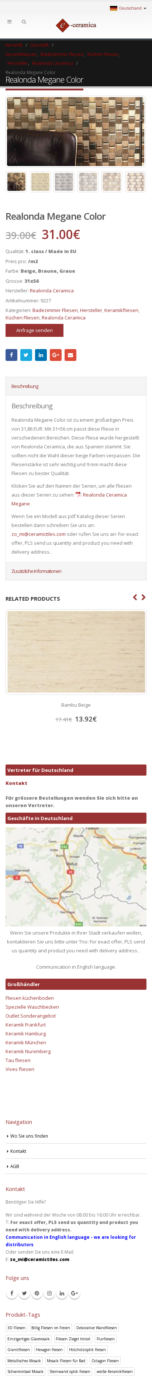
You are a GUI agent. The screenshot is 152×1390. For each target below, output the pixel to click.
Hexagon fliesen (49, 1349)
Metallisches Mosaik (24, 1360)
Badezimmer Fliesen (55, 310)
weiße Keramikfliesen (115, 1371)
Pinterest (36, 1293)
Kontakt (16, 783)
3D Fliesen (16, 1327)
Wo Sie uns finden (29, 1136)
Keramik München (26, 1042)
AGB (14, 1166)
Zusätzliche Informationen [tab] (36, 571)
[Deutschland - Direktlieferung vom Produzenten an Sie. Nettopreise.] (76, 26)
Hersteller (91, 310)
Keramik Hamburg (26, 1033)
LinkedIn (41, 355)
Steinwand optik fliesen (69, 1371)
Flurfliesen (106, 1338)
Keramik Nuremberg (28, 1051)
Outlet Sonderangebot (31, 1015)
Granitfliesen (18, 1349)
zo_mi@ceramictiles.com (38, 534)
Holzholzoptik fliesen (87, 1349)
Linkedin (62, 1293)
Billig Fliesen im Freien (50, 1327)
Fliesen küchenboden (30, 998)
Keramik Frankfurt (26, 1024)
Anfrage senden (34, 330)
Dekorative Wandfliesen (96, 1327)
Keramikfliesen (121, 310)
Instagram (49, 1293)
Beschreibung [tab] (24, 386)
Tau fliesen (18, 1060)
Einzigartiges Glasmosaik (28, 1338)
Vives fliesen (20, 1069)
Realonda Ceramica (52, 290)
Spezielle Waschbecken (32, 1006)
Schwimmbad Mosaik (25, 1371)
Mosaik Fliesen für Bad (66, 1360)
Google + (56, 355)
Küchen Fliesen (22, 317)
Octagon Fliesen (105, 1360)
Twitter (26, 355)
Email (70, 355)
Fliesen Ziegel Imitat (73, 1338)
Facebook (11, 355)
